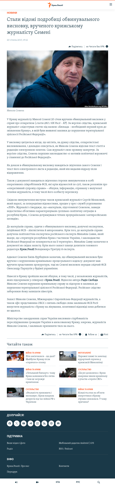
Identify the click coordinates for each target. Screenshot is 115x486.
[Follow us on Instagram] (37, 423)
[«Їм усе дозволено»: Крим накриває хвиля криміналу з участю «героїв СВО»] (67, 372)
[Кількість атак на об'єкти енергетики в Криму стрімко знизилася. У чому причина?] (67, 392)
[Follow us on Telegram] (30, 423)
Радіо (10, 449)
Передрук (12, 472)
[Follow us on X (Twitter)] (16, 423)
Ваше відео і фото (16, 443)
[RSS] (44, 423)
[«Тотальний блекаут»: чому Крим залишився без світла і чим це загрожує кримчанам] (15, 372)
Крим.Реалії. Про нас (18, 466)
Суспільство (84, 370)
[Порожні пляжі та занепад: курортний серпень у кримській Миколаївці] (67, 356)
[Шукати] (98, 482)
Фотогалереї (84, 353)
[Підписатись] (58, 423)
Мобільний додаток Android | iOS (76, 443)
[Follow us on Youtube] (24, 423)
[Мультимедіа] (37, 482)
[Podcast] (51, 423)
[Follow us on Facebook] (10, 423)
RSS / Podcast (66, 449)
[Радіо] (16, 482)
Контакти (64, 466)
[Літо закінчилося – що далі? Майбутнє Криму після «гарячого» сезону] (15, 356)
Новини (12, 13)
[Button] (75, 47)
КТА (58, 482)
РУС (78, 482)
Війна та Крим (33, 353)
